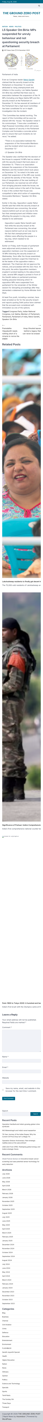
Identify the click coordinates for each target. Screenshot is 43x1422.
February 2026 (7, 1193)
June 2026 (6, 1178)
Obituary (5, 1372)
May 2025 (6, 1225)
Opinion (5, 1376)
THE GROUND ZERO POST (21, 13)
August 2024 (7, 1260)
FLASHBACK (6, 1348)
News (11, 26)
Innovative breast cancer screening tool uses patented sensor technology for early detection (20, 1161)
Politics (18, 26)
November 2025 (8, 1201)
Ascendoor (20, 1416)
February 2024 (7, 1284)
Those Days (6, 1403)
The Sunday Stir (8, 1399)
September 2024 (8, 1256)
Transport (5, 1407)
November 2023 (8, 1296)
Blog (3, 1313)
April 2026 (6, 1186)
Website (5, 1078)
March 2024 (6, 1280)
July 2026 (6, 1174)
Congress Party (15, 311)
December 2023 (8, 1292)
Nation (5, 26)
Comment (7, 1027)
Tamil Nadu (6, 1395)
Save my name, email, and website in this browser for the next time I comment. (23, 1089)
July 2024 (6, 1264)
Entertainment (7, 1340)
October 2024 (7, 1252)
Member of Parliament (30, 314)
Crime (4, 1328)
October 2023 (7, 1299)
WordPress (6, 1419)
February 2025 (7, 1237)
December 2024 (8, 1244)
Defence (5, 1332)
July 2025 (5, 1217)
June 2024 (6, 1268)
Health (4, 1356)
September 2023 (8, 1303)
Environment (6, 1344)
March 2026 (6, 1189)
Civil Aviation (6, 1325)
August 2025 (7, 1213)
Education (5, 1336)
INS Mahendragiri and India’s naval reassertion (19, 1130)
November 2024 (8, 1248)
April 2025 (6, 1229)
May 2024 (6, 1272)
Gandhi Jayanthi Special (11, 1352)
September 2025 (8, 1209)
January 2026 (7, 1197)
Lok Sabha (15, 314)
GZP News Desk (9, 50)
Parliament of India (19, 317)
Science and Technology (11, 1383)
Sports (4, 1391)
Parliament (6, 317)
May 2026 (6, 1182)
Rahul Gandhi (28, 80)
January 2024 (7, 1288)
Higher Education (8, 1360)
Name (5, 1057)
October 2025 (7, 1205)
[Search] (39, 5)
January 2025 (7, 1241)
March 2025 (6, 1233)
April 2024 (6, 1276)
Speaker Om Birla (9, 319)
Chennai (5, 1321)
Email (5, 1067)
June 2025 (6, 1221)
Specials (5, 1387)
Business (5, 1317)
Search (5, 1111)
